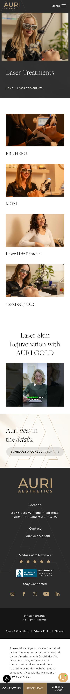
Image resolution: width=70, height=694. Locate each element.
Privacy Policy (42, 630)
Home (9, 88)
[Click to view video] (35, 385)
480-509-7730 (20, 676)
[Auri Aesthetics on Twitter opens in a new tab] (35, 593)
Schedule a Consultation (31, 451)
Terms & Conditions (18, 630)
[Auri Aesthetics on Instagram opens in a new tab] (12, 593)
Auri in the (22, 435)
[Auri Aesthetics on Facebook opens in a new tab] (23, 593)
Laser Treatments (30, 88)
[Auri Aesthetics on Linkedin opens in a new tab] (57, 593)
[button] (7, 679)
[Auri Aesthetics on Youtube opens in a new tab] (46, 593)
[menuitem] (12, 593)
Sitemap (59, 630)
